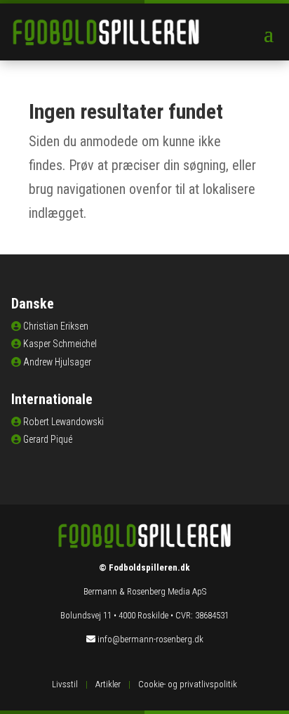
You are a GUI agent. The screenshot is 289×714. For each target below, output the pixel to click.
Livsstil (65, 684)
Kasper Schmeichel (60, 343)
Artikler (108, 684)
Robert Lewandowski (63, 421)
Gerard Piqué (47, 439)
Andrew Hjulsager (57, 362)
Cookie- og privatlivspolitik (187, 684)
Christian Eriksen (55, 326)
